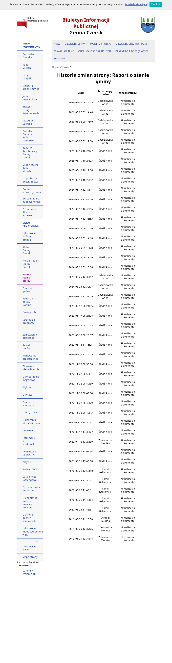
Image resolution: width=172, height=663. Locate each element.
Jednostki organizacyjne (31, 87)
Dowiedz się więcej (136, 4)
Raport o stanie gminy (28, 277)
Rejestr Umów (27, 347)
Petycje (27, 462)
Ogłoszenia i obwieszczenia (31, 421)
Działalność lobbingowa (30, 478)
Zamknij (156, 4)
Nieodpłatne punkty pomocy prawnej (30, 502)
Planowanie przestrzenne (30, 357)
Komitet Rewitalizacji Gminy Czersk (30, 152)
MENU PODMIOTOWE (31, 45)
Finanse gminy (27, 290)
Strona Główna (60, 67)
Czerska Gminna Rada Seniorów (28, 136)
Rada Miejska (27, 66)
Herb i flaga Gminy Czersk (30, 264)
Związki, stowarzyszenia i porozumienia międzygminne (32, 195)
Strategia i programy (29, 321)
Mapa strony (30, 556)
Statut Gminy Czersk (26, 250)
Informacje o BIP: (29, 548)
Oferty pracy (30, 412)
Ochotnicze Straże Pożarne (29, 212)
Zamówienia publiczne (30, 336)
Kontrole (28, 430)
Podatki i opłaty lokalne (28, 302)
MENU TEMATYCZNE (31, 224)
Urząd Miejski (27, 77)
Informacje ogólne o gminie (29, 236)
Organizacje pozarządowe (30, 180)
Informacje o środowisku (29, 441)
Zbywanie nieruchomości (31, 368)
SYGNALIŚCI (30, 469)
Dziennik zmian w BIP (30, 572)
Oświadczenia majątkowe (31, 378)
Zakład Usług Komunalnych (31, 110)
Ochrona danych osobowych (29, 518)
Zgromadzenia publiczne (31, 489)
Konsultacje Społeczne (30, 453)
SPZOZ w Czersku (28, 122)
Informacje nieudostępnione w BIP (33, 531)
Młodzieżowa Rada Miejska (30, 168)
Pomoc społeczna (29, 403)
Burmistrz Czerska (28, 56)
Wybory (27, 387)
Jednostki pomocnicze (30, 98)
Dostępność (29, 312)
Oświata (27, 394)
